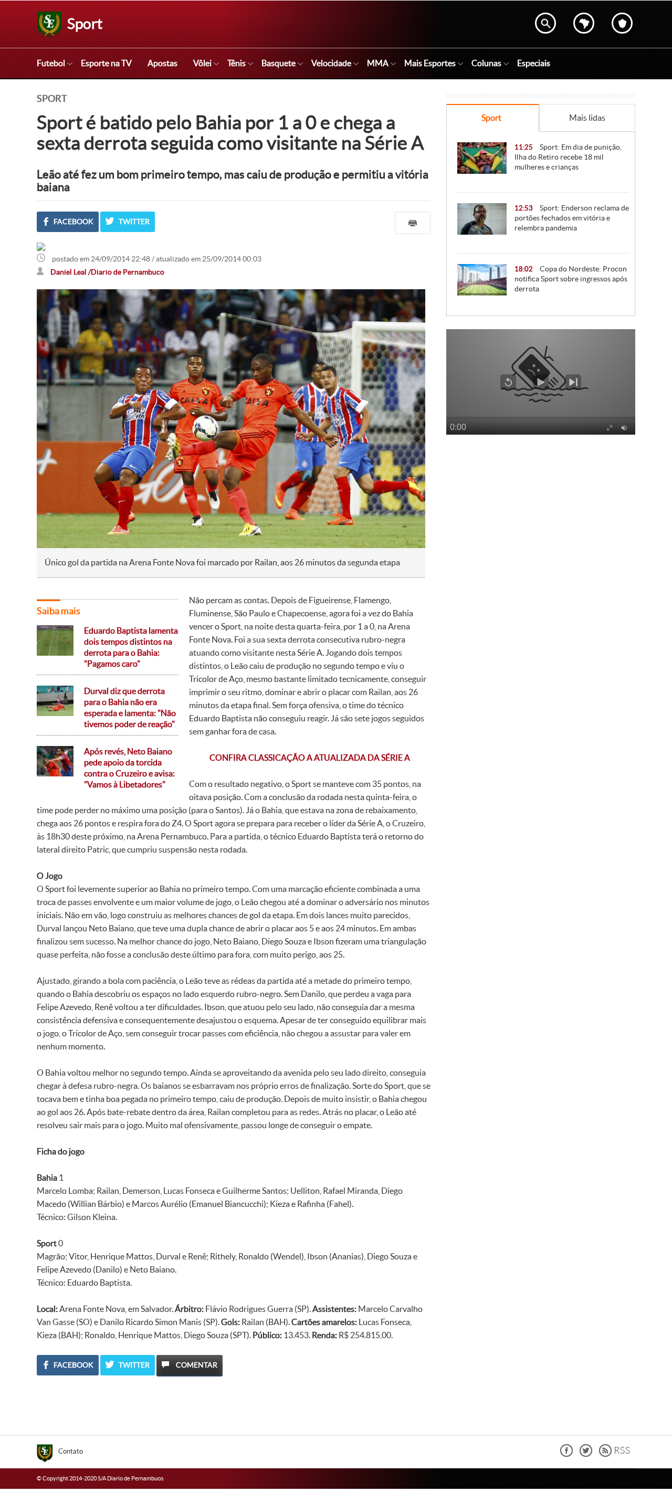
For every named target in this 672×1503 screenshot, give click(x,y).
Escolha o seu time (622, 23)
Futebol (51, 63)
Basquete (278, 63)
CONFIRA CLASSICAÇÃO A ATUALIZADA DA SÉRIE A (309, 757)
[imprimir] (412, 223)
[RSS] (614, 1454)
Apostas (162, 63)
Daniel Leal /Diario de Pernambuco (107, 272)
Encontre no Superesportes (545, 23)
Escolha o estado (583, 23)
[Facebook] (566, 1454)
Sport (491, 117)
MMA (377, 63)
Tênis (236, 63)
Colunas (486, 63)
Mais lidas (587, 117)
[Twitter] (586, 1454)
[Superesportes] (47, 1455)
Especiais (533, 63)
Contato (70, 1451)
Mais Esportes (430, 63)
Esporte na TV (106, 63)
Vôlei (202, 63)
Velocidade (331, 63)
